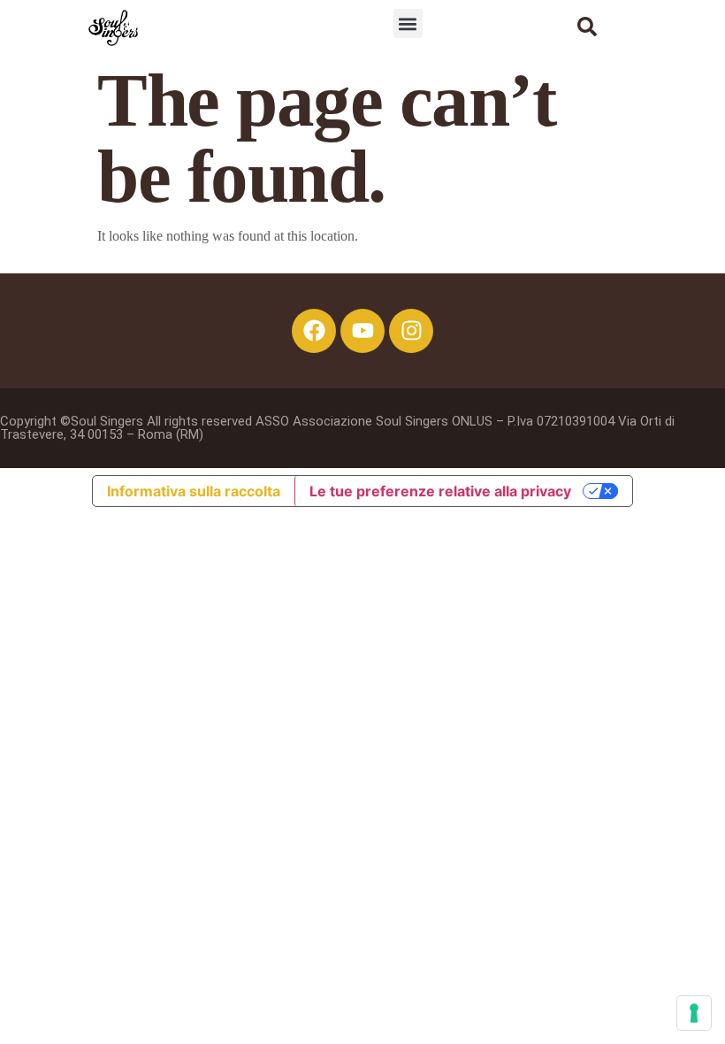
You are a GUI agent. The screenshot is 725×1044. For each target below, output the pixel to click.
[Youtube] (362, 331)
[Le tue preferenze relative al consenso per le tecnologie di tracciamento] (694, 1013)
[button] (408, 23)
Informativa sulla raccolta (193, 491)
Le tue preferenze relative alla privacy (440, 491)
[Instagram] (411, 331)
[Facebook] (314, 331)
